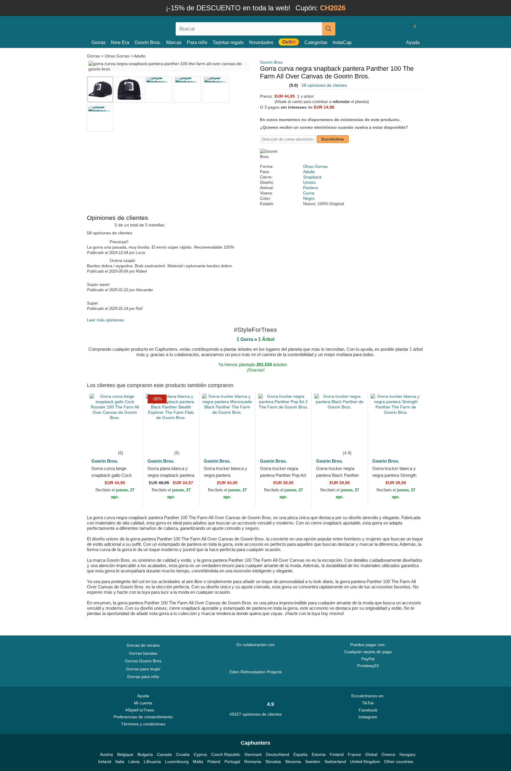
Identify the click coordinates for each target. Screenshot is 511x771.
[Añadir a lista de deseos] (129, 440)
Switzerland (335, 761)
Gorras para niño (143, 676)
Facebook (368, 710)
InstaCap (342, 42)
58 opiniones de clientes (324, 85)
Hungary (407, 754)
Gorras (98, 42)
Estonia (319, 754)
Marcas (174, 42)
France (354, 754)
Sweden (312, 761)
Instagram (367, 716)
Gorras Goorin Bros (143, 661)
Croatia (183, 754)
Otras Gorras (117, 56)
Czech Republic (225, 754)
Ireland (104, 761)
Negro (309, 198)
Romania (252, 761)
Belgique (125, 754)
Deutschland (277, 754)
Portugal (232, 761)
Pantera (310, 187)
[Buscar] (328, 29)
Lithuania (152, 761)
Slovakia (273, 761)
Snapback (312, 177)
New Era (120, 42)
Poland (213, 761)
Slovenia (293, 761)
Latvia (134, 761)
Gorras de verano (143, 645)
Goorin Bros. (148, 42)
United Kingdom (365, 761)
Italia (119, 761)
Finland (337, 754)
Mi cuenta (143, 703)
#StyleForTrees (140, 710)
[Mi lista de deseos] (401, 28)
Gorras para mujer (143, 669)
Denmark (253, 754)
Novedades (261, 42)
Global (371, 754)
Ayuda (413, 42)
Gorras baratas (143, 653)
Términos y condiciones (143, 724)
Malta (198, 761)
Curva (308, 193)
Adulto (139, 56)
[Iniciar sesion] (390, 28)
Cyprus (200, 754)
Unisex (309, 182)
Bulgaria (145, 754)
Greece (388, 754)
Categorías (315, 42)
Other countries (398, 761)
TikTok (368, 703)
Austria (106, 754)
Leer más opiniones (105, 320)
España (300, 754)
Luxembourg (177, 761)
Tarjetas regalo (228, 42)
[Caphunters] (143, 27)
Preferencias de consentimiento (143, 716)
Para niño (197, 42)
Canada (164, 754)
